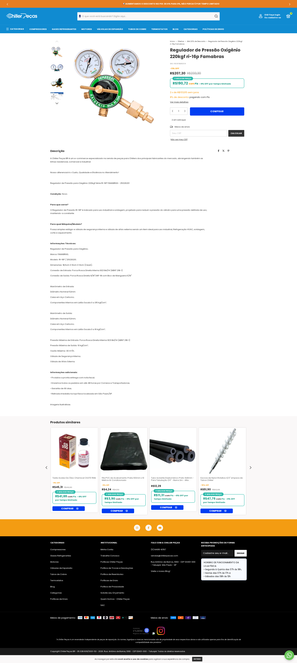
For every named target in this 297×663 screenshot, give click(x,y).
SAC (103, 605)
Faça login (274, 14)
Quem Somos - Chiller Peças (115, 599)
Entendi (197, 659)
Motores (86, 29)
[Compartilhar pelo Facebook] (218, 150)
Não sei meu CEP (179, 139)
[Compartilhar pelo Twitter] (223, 150)
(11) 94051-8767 (158, 549)
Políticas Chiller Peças (112, 561)
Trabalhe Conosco (110, 555)
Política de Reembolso (112, 574)
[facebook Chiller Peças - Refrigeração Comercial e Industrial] (148, 528)
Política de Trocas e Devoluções (117, 568)
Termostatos (159, 29)
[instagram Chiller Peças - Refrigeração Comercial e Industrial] (137, 528)
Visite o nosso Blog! (160, 571)
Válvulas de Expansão (110, 29)
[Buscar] (216, 16)
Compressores (38, 29)
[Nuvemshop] (237, 651)
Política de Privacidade (112, 586)
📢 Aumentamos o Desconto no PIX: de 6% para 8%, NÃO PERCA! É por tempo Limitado (148, 3)
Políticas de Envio (213, 29)
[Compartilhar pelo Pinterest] (228, 150)
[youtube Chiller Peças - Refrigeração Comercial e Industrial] (160, 528)
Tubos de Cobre (137, 29)
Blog (176, 29)
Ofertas (181, 41)
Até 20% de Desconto (196, 41)
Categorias (17, 29)
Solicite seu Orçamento (112, 592)
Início (172, 41)
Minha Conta (107, 549)
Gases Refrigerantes (64, 29)
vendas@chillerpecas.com (164, 555)
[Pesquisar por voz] (80, 17)
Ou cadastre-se (272, 17)
